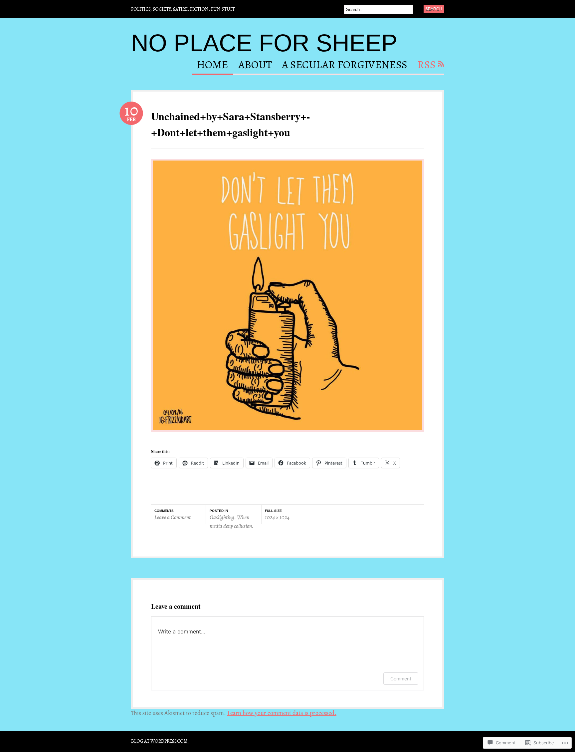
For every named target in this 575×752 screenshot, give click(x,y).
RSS (426, 65)
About (255, 65)
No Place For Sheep (264, 43)
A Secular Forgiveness (344, 65)
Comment (400, 678)
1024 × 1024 (277, 517)
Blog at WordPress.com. (160, 741)
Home (212, 65)
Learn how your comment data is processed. (281, 713)
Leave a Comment (172, 517)
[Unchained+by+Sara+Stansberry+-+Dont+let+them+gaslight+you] (287, 435)
